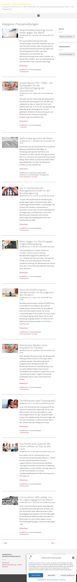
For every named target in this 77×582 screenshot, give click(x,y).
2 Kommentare (24, 278)
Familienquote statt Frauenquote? (37, 400)
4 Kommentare (24, 486)
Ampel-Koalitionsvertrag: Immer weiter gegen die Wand (36, 31)
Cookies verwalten (67, 575)
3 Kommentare (24, 230)
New (4, 543)
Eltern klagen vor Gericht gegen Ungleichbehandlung (36, 243)
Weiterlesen (24, 66)
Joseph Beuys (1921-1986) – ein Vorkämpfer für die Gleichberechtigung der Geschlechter (36, 86)
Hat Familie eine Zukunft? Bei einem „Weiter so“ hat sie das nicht (35, 446)
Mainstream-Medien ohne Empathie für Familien (33, 346)
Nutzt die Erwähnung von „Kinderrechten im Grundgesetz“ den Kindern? (37, 292)
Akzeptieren (36, 575)
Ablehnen (51, 575)
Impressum (62, 579)
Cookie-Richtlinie (41, 579)
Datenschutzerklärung (53, 579)
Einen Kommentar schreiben (29, 177)
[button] (73, 558)
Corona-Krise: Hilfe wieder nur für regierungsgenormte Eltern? (36, 498)
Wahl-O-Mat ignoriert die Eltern (36, 138)
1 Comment (23, 127)
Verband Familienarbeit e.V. (16, 4)
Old (53, 543)
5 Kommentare (24, 71)
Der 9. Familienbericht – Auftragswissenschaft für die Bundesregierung (35, 190)
